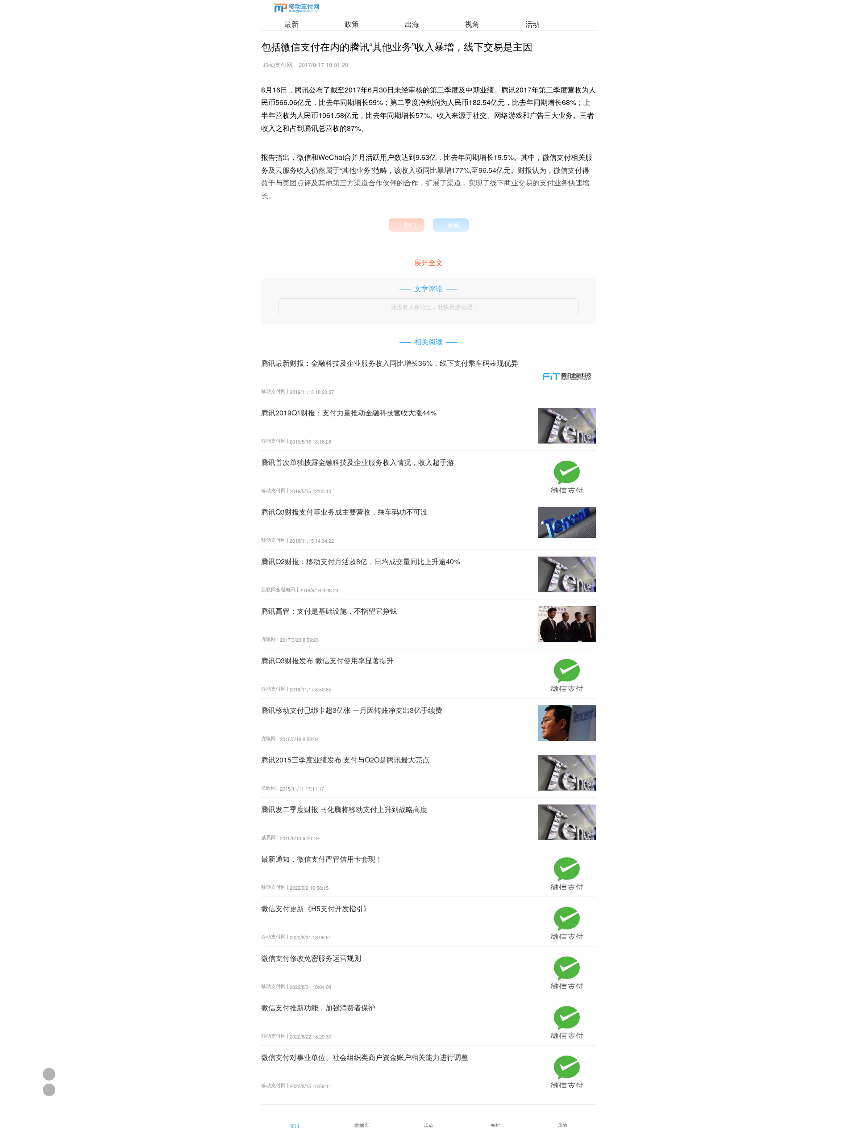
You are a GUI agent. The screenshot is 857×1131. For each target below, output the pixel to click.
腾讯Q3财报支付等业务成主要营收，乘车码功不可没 (344, 512)
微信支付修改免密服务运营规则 (311, 958)
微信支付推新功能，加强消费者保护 (318, 1007)
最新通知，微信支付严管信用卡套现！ (322, 859)
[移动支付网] (297, 9)
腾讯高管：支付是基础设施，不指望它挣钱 (329, 611)
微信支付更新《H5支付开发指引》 (315, 908)
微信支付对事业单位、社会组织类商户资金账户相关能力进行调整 (364, 1057)
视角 (472, 24)
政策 (352, 24)
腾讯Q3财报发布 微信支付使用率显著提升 (327, 660)
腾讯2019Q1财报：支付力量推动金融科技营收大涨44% (349, 412)
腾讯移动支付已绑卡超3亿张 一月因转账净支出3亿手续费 (351, 710)
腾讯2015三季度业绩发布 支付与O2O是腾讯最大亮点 (345, 759)
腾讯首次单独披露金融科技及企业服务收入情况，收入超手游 (357, 462)
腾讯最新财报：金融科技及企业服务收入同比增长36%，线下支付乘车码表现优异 (389, 363)
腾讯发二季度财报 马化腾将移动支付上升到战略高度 (344, 809)
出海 (412, 24)
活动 (532, 24)
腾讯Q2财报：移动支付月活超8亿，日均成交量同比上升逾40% (360, 561)
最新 (291, 24)
